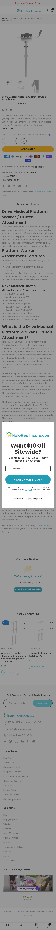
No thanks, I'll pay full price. (28, 498)
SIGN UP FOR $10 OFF (28, 480)
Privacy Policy (28, 491)
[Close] (51, 425)
